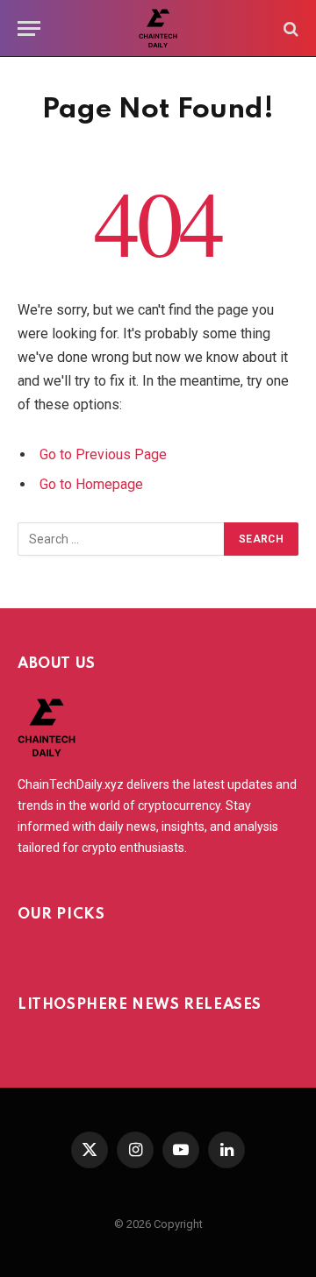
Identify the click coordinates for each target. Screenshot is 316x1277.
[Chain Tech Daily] (158, 28)
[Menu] (29, 28)
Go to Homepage (91, 484)
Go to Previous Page (103, 454)
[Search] (289, 28)
